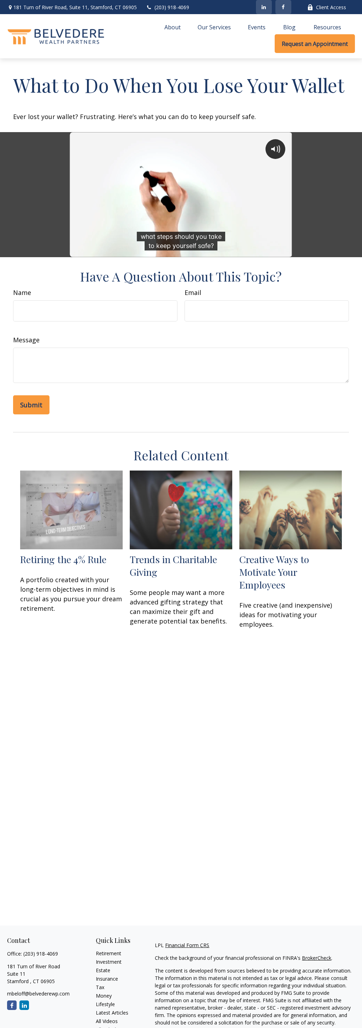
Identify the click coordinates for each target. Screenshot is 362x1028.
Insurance (107, 978)
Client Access (331, 7)
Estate (103, 970)
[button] (172, 26)
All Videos (107, 1021)
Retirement (108, 953)
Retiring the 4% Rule (63, 559)
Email (193, 292)
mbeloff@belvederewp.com (38, 993)
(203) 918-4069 (171, 7)
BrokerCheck (316, 958)
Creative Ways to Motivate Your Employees (274, 572)
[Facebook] (283, 7)
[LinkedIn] (264, 7)
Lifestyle (105, 1004)
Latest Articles (112, 1012)
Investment (109, 961)
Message (26, 340)
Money (104, 995)
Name (22, 292)
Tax (100, 987)
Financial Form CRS (187, 945)
